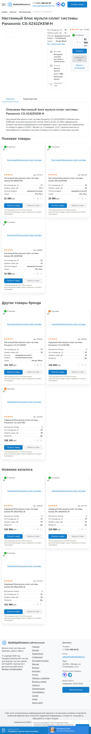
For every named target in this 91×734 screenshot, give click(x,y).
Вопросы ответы (39, 682)
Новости (36, 685)
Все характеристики (56, 44)
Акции (34, 699)
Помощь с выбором (40, 678)
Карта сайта (37, 703)
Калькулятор (37, 654)
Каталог (35, 650)
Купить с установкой (80, 66)
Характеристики (30, 99)
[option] (10, 34)
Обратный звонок (76, 690)
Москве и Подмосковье (12, 669)
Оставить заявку (77, 4)
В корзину (79, 51)
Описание (10, 99)
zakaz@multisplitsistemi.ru (44, 6)
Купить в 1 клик (80, 59)
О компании (37, 657)
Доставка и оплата (40, 661)
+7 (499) (42, 3)
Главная (35, 647)
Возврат (35, 668)
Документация (38, 689)
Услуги (35, 675)
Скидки (35, 696)
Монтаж (35, 664)
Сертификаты (38, 692)
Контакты (36, 671)
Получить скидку (13, 205)
